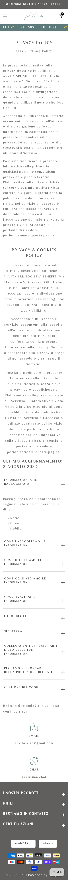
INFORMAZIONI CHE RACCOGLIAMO (20, 482)
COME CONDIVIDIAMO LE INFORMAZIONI (25, 580)
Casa (19, 51)
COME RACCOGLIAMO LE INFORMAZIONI (25, 543)
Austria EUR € (21, 844)
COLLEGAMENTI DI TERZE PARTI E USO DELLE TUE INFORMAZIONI (30, 650)
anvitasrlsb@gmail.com (34, 743)
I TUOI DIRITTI (16, 616)
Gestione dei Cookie (23, 687)
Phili (23, 875)
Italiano (46, 844)
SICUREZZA (13, 631)
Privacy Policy (40, 51)
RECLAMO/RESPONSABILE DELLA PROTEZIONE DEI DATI (28, 670)
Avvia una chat (34, 777)
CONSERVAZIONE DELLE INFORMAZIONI (24, 599)
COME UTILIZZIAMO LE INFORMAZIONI (23, 562)
